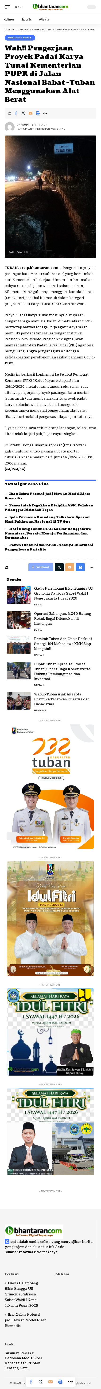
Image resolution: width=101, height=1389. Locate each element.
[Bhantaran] (34, 1228)
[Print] (38, 113)
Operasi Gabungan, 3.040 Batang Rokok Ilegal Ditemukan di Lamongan (62, 619)
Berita (38, 604)
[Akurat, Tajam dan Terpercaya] (50, 7)
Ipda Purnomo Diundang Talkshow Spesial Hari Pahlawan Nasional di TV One (47, 519)
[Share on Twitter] (23, 113)
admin (25, 124)
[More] (45, 113)
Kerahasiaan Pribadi (22, 1363)
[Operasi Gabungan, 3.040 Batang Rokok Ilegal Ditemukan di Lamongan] (19, 620)
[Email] (30, 113)
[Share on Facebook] (16, 113)
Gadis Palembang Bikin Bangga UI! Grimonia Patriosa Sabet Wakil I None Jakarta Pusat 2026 (63, 593)
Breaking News (20, 37)
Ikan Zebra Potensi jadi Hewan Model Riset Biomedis (25, 1320)
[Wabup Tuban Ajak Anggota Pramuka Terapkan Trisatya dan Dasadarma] (19, 701)
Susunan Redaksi (19, 1353)
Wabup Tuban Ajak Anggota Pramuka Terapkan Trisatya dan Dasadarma (62, 699)
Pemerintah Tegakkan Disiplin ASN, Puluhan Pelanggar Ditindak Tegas (49, 507)
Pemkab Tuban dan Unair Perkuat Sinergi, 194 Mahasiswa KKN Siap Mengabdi (63, 644)
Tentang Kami (16, 1368)
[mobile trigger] (9, 7)
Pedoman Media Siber (24, 1358)
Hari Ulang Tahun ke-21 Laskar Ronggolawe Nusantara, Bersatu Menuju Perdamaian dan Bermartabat (48, 533)
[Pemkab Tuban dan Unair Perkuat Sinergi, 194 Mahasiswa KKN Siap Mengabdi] (19, 645)
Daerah (39, 655)
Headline (40, 710)
